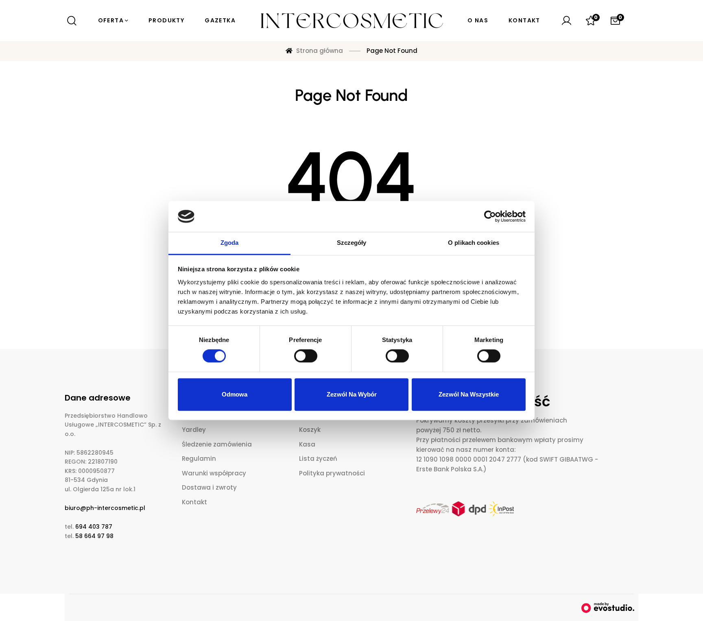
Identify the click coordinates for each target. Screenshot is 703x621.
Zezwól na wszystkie (469, 394)
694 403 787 (93, 527)
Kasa (307, 444)
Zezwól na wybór (352, 394)
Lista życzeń (318, 458)
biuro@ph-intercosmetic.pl (105, 508)
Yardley (194, 429)
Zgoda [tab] (230, 243)
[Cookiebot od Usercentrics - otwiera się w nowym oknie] (490, 216)
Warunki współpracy (214, 473)
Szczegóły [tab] (352, 243)
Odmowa (234, 394)
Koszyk (310, 429)
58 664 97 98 (94, 536)
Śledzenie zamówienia (217, 444)
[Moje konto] (566, 20)
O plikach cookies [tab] (473, 243)
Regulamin (199, 458)
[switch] (305, 355)
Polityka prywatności (332, 473)
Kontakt (194, 502)
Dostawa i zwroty (209, 487)
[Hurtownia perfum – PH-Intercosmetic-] (351, 21)
